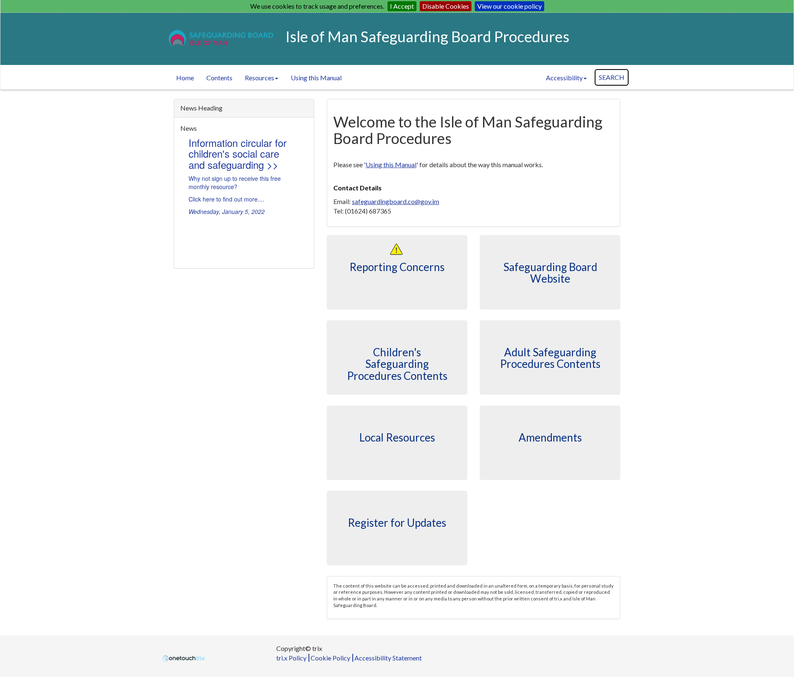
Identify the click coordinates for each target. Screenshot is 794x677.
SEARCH (611, 77)
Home (185, 78)
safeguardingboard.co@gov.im (395, 201)
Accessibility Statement (388, 658)
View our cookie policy (509, 6)
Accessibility (564, 78)
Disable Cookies (445, 6)
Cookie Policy (330, 658)
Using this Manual (316, 78)
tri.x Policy (291, 658)
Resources (259, 78)
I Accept (402, 6)
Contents (219, 78)
